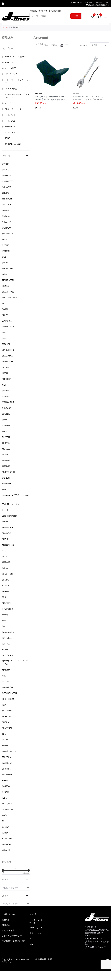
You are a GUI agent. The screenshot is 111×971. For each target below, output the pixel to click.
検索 (76, 16)
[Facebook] (3, 3)
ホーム (5, 27)
